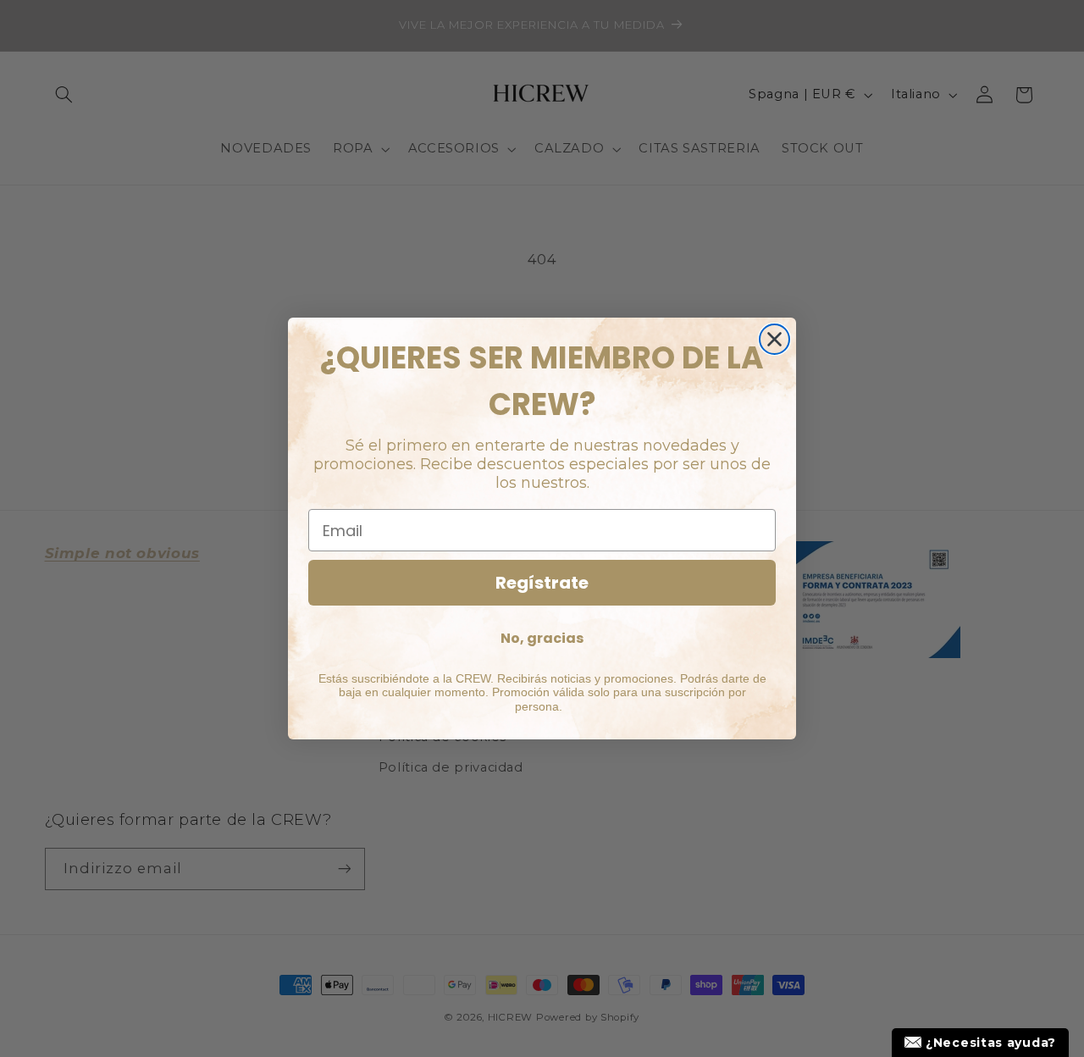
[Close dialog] (774, 339)
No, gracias (542, 638)
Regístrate (542, 583)
